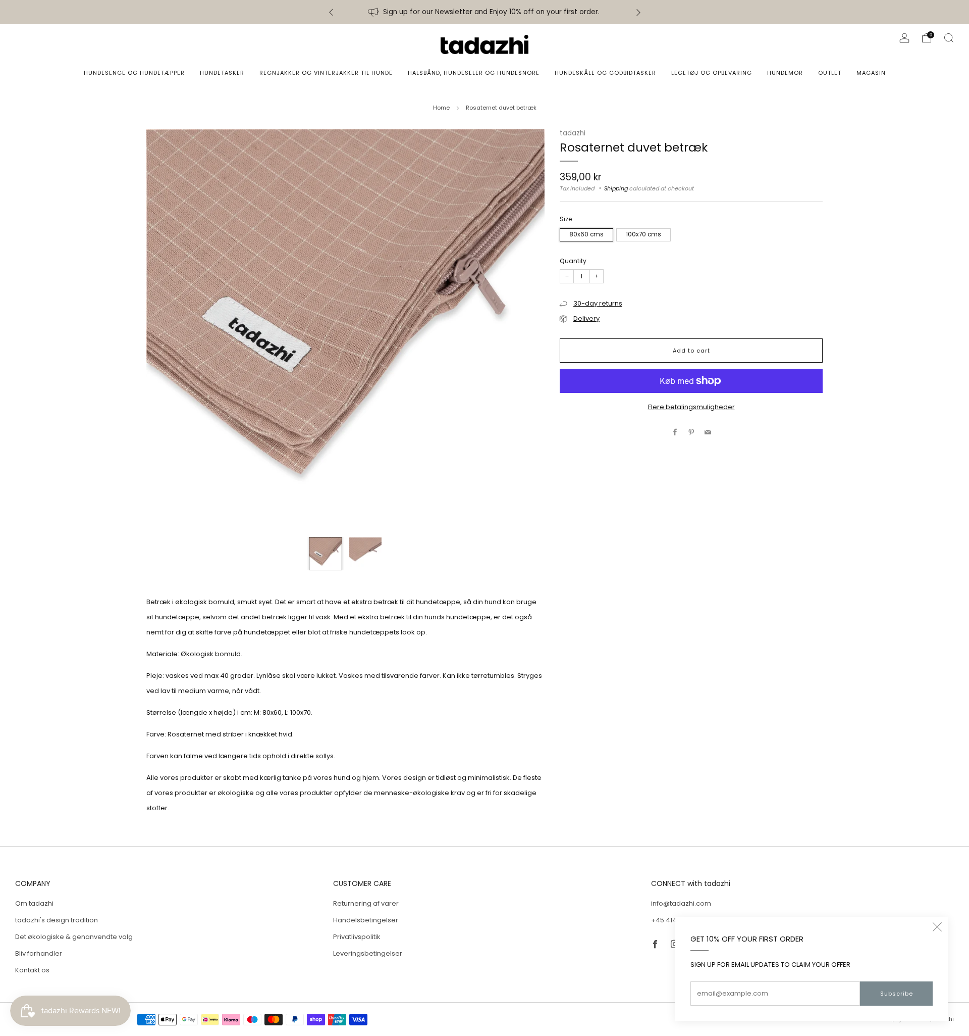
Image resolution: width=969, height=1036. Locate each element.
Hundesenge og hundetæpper (134, 73)
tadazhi (572, 133)
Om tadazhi (34, 903)
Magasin (871, 73)
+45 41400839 (674, 920)
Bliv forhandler (38, 953)
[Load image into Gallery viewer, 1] (325, 553)
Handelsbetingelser (365, 920)
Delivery (586, 318)
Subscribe (896, 994)
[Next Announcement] (638, 12)
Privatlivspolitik (357, 937)
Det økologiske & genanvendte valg (74, 937)
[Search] (949, 38)
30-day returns (597, 303)
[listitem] (485, 12)
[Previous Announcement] (331, 12)
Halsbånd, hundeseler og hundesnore (474, 73)
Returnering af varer (366, 903)
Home (441, 108)
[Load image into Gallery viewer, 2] (365, 553)
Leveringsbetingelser (367, 953)
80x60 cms (586, 234)
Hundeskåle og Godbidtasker (605, 73)
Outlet (829, 73)
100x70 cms (643, 234)
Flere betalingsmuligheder (691, 407)
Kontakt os (32, 970)
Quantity (573, 261)
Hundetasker (222, 73)
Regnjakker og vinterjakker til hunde (326, 73)
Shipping (616, 188)
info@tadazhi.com (681, 903)
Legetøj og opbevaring (711, 73)
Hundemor (785, 73)
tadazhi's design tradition (56, 920)
